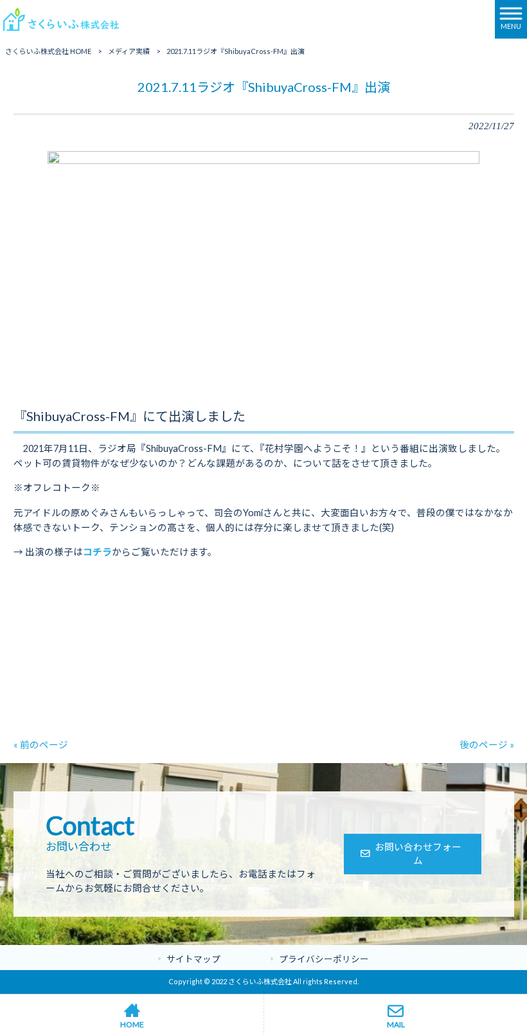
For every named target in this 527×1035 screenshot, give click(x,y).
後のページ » (487, 744)
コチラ (97, 551)
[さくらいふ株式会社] (61, 18)
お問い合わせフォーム (418, 854)
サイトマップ (193, 959)
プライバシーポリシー (324, 959)
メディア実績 (129, 51)
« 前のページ (40, 744)
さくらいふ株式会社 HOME (48, 51)
